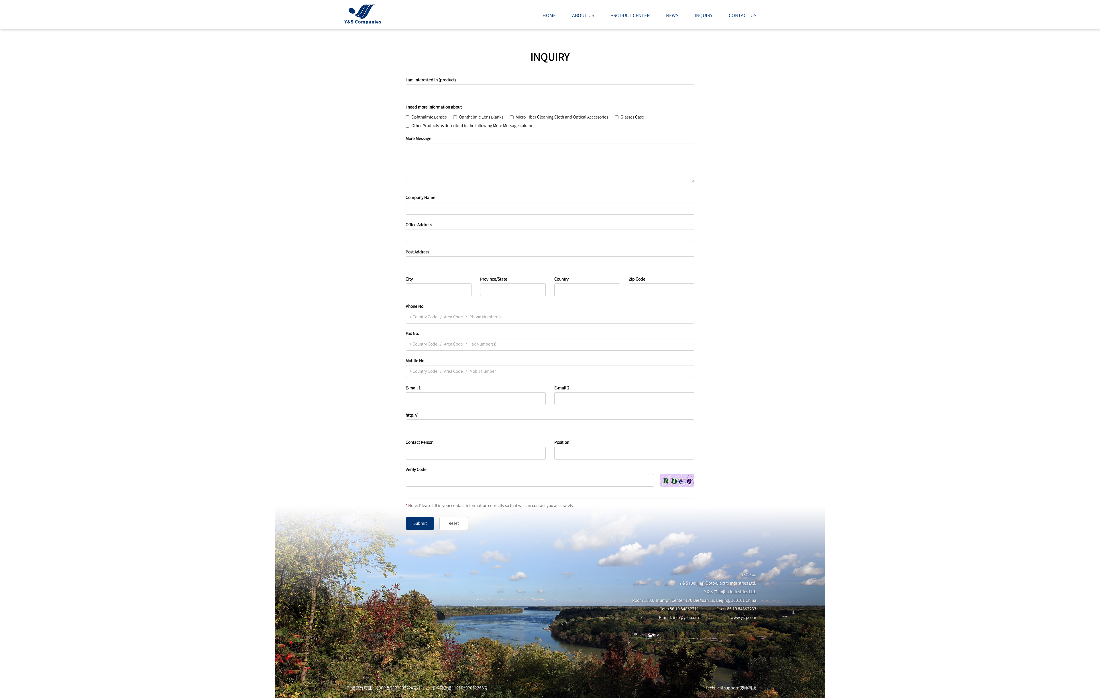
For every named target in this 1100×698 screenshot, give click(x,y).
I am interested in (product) (431, 80)
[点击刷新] (677, 480)
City (409, 279)
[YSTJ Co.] (362, 14)
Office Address (419, 225)
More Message (418, 139)
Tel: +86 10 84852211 (679, 609)
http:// (411, 415)
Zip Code (637, 279)
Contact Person (419, 442)
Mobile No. (415, 361)
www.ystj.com (743, 618)
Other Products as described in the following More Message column (472, 126)
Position (561, 442)
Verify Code (416, 470)
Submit (420, 523)
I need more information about (434, 107)
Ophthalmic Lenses (429, 117)
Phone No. (415, 306)
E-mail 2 (561, 388)
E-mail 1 (413, 388)
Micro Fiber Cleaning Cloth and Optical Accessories (562, 117)
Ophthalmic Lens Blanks (481, 117)
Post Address (417, 252)
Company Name (420, 198)
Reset (454, 523)
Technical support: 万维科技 (731, 688)
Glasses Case (632, 117)
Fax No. (412, 334)
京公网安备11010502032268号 (460, 688)
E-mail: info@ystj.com (679, 618)
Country (561, 279)
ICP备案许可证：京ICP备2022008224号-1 (383, 688)
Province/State (493, 279)
